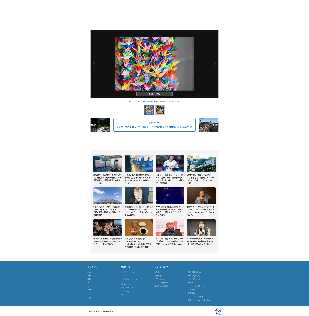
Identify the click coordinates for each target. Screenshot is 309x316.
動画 (89, 298)
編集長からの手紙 (161, 286)
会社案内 (157, 272)
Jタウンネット (126, 291)
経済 (89, 279)
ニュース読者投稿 (161, 283)
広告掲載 (191, 290)
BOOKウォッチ (127, 284)
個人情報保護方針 (195, 272)
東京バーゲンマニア (128, 288)
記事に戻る (154, 94)
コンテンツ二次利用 (195, 297)
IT (88, 283)
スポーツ (91, 290)
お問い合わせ (159, 279)
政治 (89, 276)
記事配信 (191, 293)
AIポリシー (192, 283)
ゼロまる (124, 295)
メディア (91, 293)
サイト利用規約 (194, 276)
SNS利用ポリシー (195, 279)
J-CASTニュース (127, 272)
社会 (89, 272)
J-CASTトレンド (127, 276)
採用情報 (157, 276)
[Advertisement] (154, 140)
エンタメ (91, 286)
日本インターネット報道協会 (199, 300)
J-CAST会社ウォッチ (129, 279)
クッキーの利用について (197, 286)
